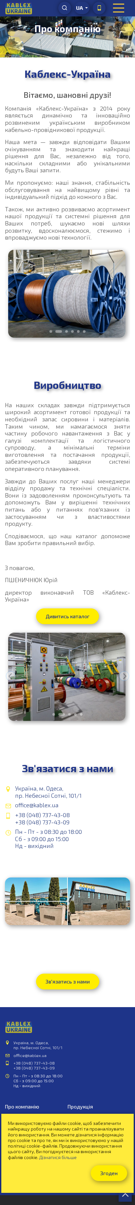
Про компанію (22, 1106)
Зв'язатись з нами (68, 981)
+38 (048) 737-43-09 (42, 822)
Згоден (109, 1173)
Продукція (80, 1106)
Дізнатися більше (58, 1157)
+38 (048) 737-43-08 (42, 814)
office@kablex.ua (36, 805)
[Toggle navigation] (118, 8)
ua (80, 8)
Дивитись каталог (67, 616)
